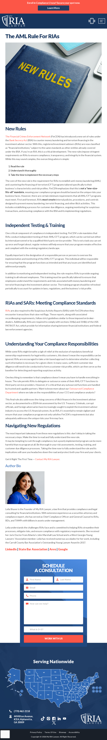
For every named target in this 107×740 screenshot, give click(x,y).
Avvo (52, 549)
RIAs (7, 310)
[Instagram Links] (48, 718)
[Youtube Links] (64, 718)
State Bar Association (33, 549)
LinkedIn (11, 549)
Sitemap (62, 732)
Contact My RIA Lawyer (47, 459)
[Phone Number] (92, 20)
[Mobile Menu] (101, 21)
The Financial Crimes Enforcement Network (27, 136)
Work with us (54, 638)
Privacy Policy (36, 732)
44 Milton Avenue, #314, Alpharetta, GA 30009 (23, 719)
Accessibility (74, 732)
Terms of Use (50, 732)
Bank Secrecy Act (18, 140)
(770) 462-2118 (22, 711)
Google (63, 549)
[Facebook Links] (53, 718)
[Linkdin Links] (59, 718)
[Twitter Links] (53, 722)
